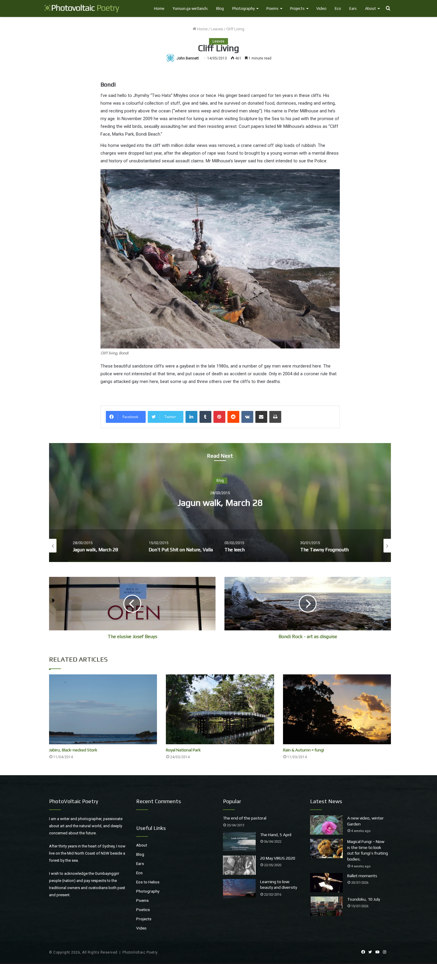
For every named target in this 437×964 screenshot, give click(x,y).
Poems (272, 8)
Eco (338, 8)
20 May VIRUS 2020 (277, 858)
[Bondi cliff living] (220, 259)
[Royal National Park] (220, 709)
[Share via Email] (261, 417)
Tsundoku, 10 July (363, 899)
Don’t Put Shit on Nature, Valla (220, 502)
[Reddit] (233, 417)
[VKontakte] (247, 417)
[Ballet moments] (326, 882)
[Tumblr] (205, 417)
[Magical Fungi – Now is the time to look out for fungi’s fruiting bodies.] (326, 848)
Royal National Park (183, 750)
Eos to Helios (147, 882)
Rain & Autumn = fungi (303, 750)
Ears (353, 8)
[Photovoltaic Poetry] (82, 8)
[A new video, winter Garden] (326, 825)
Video (321, 8)
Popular (232, 801)
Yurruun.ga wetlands (190, 8)
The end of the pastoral (244, 818)
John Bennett (188, 58)
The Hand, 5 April (275, 834)
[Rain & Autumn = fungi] (337, 709)
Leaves (217, 29)
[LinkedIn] (191, 417)
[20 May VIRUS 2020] (239, 865)
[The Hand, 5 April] (239, 841)
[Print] (275, 417)
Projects (297, 8)
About (370, 8)
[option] (220, 502)
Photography (243, 8)
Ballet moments (362, 875)
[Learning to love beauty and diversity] (239, 888)
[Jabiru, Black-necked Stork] (103, 709)
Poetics (143, 909)
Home (159, 8)
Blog (220, 8)
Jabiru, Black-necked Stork (73, 750)
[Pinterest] (219, 417)
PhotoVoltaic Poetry (140, 952)
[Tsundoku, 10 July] (326, 906)
